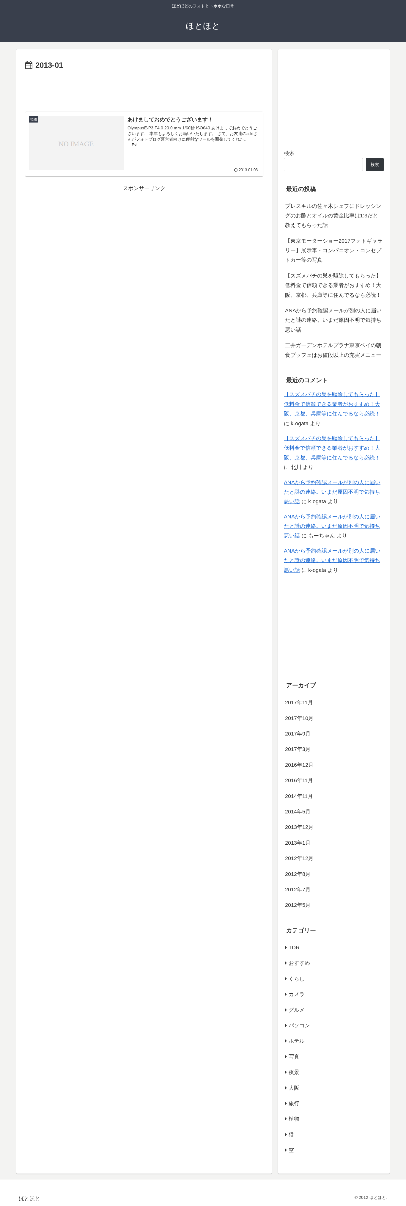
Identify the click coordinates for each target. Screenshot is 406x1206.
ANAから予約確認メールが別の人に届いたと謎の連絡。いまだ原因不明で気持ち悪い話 (333, 320)
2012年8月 (298, 874)
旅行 (294, 1103)
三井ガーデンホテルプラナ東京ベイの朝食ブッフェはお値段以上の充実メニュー (333, 350)
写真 (294, 1056)
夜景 (294, 1072)
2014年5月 (298, 812)
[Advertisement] (144, 88)
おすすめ (299, 963)
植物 (294, 1119)
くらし (297, 978)
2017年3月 (298, 749)
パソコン (299, 1025)
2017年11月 (299, 702)
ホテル (297, 1041)
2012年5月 (298, 905)
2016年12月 (299, 765)
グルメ (297, 1010)
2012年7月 (298, 890)
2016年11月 (299, 780)
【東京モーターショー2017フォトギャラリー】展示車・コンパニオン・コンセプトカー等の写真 (334, 250)
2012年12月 (299, 858)
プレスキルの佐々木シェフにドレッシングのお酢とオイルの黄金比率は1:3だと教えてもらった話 (333, 215)
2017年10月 (299, 718)
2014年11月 (299, 796)
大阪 (294, 1088)
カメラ (297, 994)
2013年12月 (299, 827)
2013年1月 (298, 843)
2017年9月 (298, 734)
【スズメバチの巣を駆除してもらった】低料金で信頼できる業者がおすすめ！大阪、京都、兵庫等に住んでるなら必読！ (333, 285)
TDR (294, 948)
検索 (289, 153)
